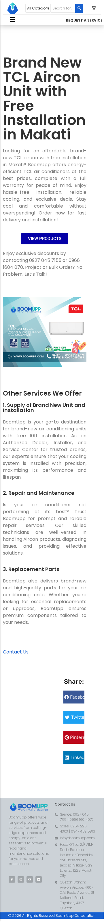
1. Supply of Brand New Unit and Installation (44, 407)
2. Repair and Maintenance (38, 492)
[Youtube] (30, 879)
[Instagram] (21, 879)
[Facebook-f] (12, 879)
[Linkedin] (38, 879)
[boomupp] (13, 8)
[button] (73, 697)
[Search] (79, 8)
